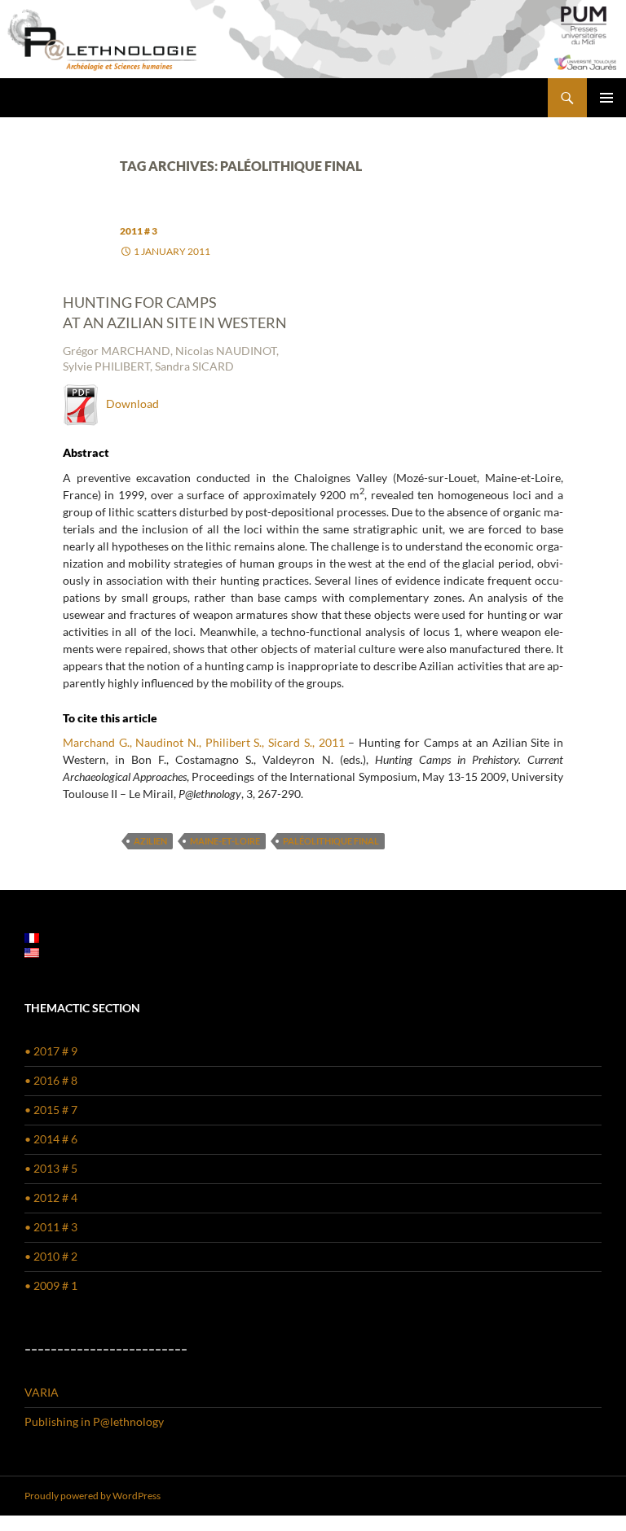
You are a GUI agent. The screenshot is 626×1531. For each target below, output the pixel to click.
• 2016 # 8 (50, 1080)
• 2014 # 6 (50, 1139)
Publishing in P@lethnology (94, 1421)
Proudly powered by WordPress (92, 1495)
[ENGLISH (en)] (31, 952)
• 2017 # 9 (50, 1051)
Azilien (150, 841)
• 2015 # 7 (50, 1109)
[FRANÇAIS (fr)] (31, 937)
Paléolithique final (331, 841)
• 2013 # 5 (50, 1168)
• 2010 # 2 (50, 1256)
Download (129, 403)
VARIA (41, 1392)
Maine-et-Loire (225, 841)
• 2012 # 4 (50, 1197)
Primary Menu (606, 97)
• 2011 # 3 (50, 1227)
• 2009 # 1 (50, 1285)
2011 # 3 (138, 231)
